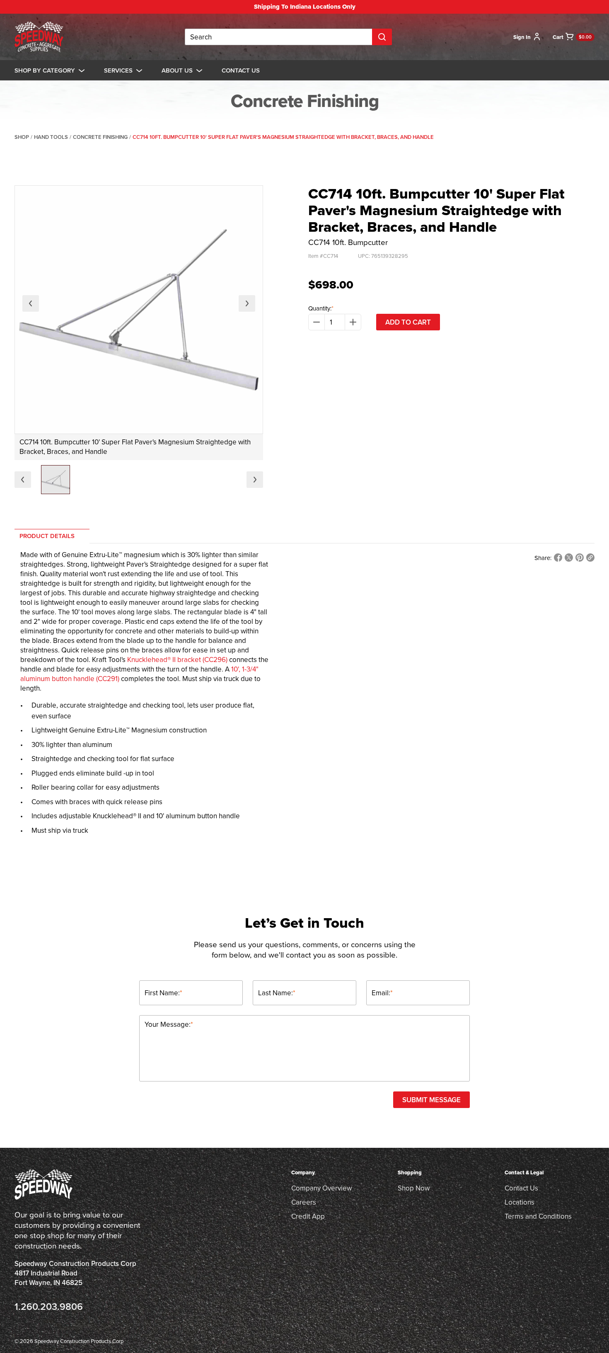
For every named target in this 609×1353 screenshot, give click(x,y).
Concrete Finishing (100, 137)
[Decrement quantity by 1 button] (316, 322)
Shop (22, 137)
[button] (55, 479)
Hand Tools (51, 137)
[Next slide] (247, 303)
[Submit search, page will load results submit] (382, 37)
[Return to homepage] (39, 37)
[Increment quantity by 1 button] (353, 322)
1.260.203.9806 (49, 1306)
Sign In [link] (522, 37)
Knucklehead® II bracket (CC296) (177, 659)
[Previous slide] (30, 303)
